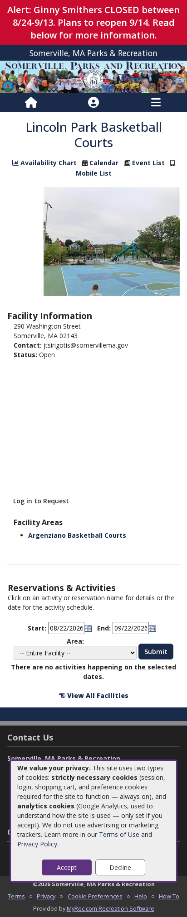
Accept (67, 867)
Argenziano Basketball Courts (77, 535)
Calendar (103, 162)
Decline (120, 867)
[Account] (93, 102)
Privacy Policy (37, 844)
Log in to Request (41, 501)
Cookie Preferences (95, 896)
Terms (16, 896)
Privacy (46, 896)
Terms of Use (119, 834)
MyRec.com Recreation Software (110, 908)
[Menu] (156, 102)
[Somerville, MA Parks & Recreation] (93, 76)
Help (140, 896)
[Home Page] (31, 102)
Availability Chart (48, 162)
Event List (148, 162)
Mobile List (94, 173)
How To (169, 896)
